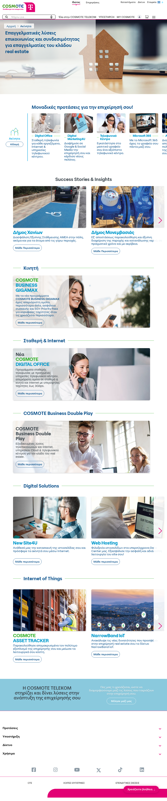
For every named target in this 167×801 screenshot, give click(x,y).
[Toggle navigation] (153, 17)
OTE (30, 782)
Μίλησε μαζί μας (121, 701)
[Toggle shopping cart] (148, 16)
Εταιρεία (151, 2)
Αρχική (11, 26)
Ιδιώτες (76, 2)
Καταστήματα (128, 2)
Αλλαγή (14, 144)
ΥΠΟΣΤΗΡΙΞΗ (106, 17)
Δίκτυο (141, 2)
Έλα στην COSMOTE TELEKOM (77, 17)
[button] (139, 17)
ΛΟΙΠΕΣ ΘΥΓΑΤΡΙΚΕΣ (74, 782)
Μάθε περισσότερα (30, 322)
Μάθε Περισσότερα (27, 247)
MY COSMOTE (126, 17)
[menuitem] (34, 770)
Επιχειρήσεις (92, 2)
